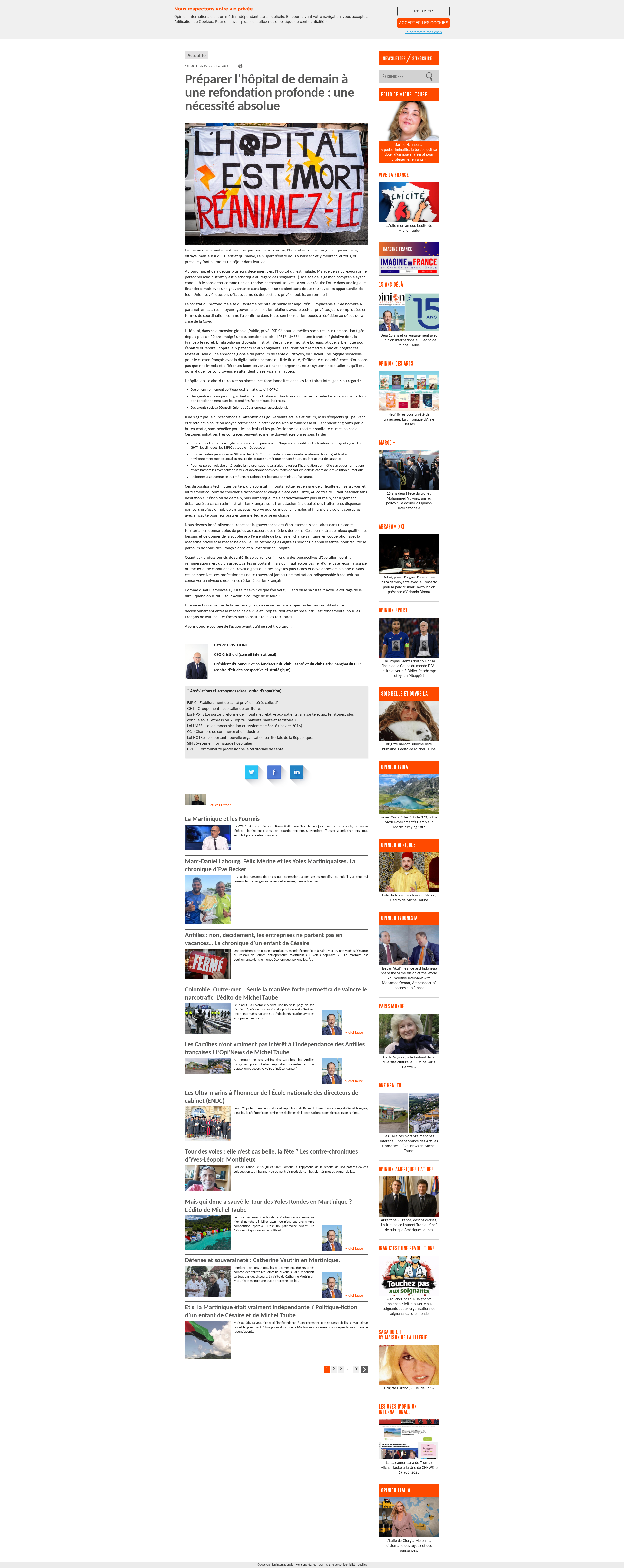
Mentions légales (306, 1564)
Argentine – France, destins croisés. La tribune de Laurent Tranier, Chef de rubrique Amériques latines (409, 1225)
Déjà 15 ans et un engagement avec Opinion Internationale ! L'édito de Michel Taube (408, 340)
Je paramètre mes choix (423, 32)
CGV (321, 1564)
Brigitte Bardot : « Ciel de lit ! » (409, 1388)
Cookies (362, 1564)
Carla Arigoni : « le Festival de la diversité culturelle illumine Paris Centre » (409, 1062)
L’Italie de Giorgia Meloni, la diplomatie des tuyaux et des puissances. (409, 1546)
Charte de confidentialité (340, 1564)
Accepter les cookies (423, 23)
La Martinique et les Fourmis (222, 819)
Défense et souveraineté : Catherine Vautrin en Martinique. (262, 1260)
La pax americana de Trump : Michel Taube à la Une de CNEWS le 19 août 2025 (409, 1468)
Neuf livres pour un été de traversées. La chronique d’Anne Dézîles (409, 419)
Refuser (423, 11)
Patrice (220, 805)
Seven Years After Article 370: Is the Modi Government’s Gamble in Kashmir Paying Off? (409, 822)
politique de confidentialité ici (303, 21)
